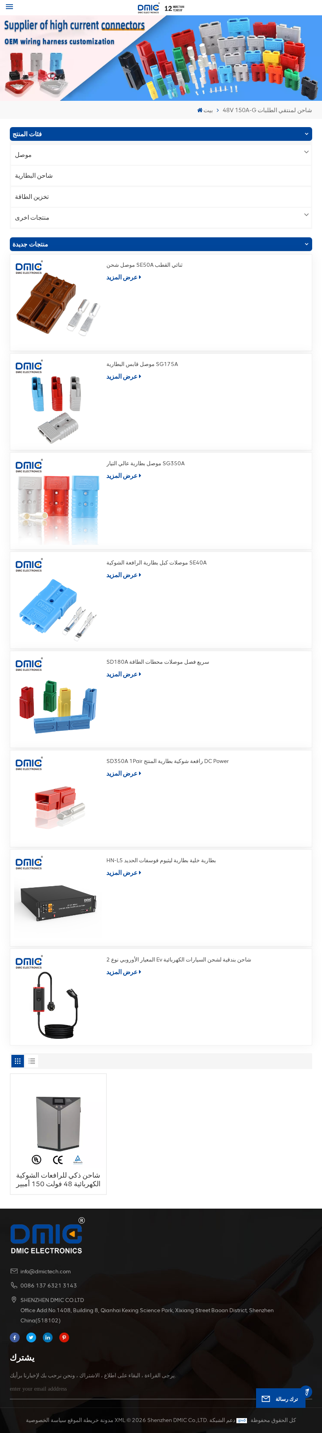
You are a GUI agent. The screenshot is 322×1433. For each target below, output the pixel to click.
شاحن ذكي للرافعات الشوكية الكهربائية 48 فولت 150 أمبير (58, 1179)
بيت (208, 110)
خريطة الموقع (83, 1420)
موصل (23, 154)
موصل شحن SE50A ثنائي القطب (144, 265)
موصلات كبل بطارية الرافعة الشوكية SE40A (156, 562)
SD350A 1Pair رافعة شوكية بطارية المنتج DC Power (167, 761)
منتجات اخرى (32, 217)
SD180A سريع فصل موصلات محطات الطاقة (157, 662)
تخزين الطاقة (32, 196)
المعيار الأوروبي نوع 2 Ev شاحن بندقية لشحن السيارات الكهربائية (178, 959)
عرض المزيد (122, 277)
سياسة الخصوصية (46, 1420)
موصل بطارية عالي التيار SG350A (145, 463)
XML (120, 1420)
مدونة (106, 1420)
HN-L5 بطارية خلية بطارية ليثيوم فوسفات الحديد (161, 860)
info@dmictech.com (45, 1271)
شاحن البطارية (34, 175)
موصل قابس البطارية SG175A (142, 364)
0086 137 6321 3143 (48, 1285)
